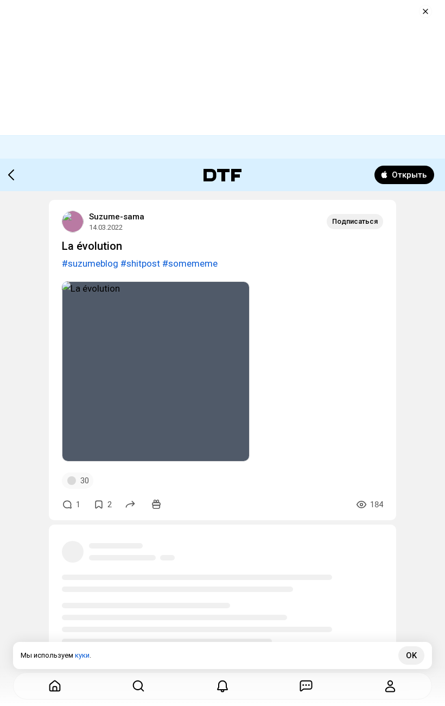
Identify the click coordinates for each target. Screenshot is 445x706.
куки (82, 655)
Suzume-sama (116, 217)
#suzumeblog (90, 263)
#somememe (190, 263)
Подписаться (355, 221)
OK (411, 655)
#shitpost (140, 263)
